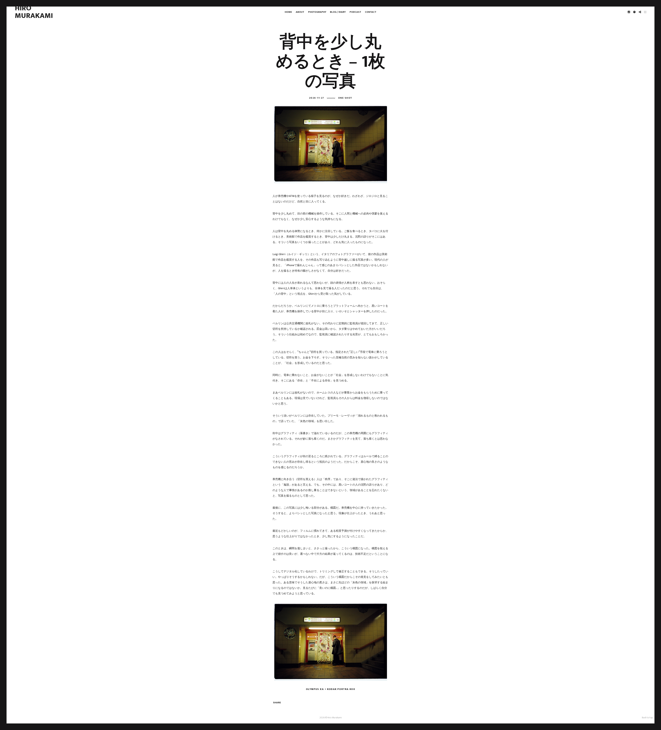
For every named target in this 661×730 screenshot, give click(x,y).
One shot (345, 98)
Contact (370, 12)
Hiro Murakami (34, 12)
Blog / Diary (338, 12)
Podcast (355, 12)
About (300, 12)
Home (288, 12)
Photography (317, 12)
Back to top (647, 718)
